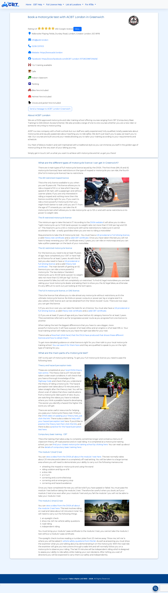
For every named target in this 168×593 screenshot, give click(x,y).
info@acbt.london (40, 40)
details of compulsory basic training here (63, 447)
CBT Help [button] (38, 4)
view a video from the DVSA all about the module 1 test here (73, 457)
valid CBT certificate (79, 238)
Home (28, 4)
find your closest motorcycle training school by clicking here (80, 444)
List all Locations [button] (74, 4)
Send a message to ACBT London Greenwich (50, 109)
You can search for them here (66, 345)
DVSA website (96, 222)
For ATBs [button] (89, 4)
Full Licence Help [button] (54, 4)
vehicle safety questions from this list (79, 541)
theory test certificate (54, 238)
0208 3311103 (38, 46)
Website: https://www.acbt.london (47, 52)
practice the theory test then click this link (57, 424)
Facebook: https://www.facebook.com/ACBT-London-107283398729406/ (64, 59)
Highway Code (45, 381)
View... (77, 29)
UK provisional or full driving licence (113, 235)
